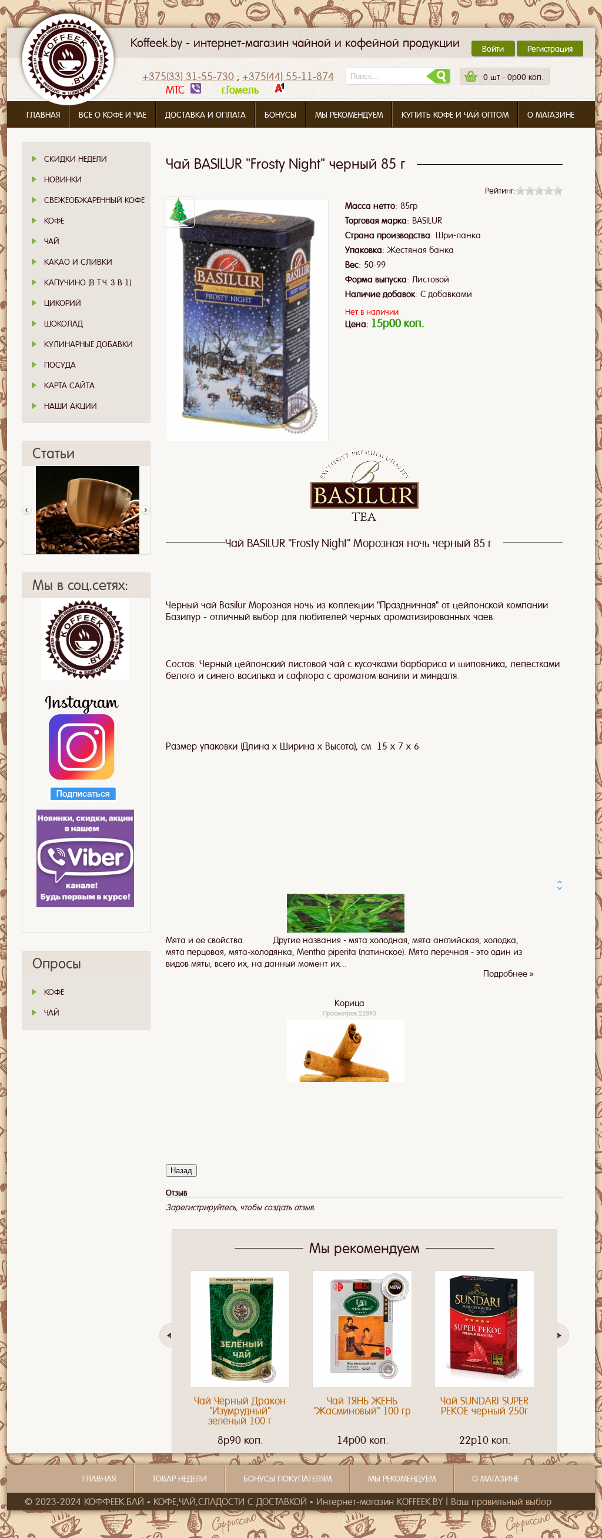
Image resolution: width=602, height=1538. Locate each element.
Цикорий (62, 303)
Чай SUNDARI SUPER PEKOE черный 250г (484, 1406)
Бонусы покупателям (287, 1478)
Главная (43, 114)
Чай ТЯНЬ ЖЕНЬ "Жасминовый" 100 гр (362, 1406)
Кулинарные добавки (88, 344)
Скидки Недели (75, 159)
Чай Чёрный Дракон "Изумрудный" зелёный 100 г (240, 1411)
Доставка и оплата (205, 114)
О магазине (550, 114)
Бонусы (280, 114)
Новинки (63, 179)
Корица (349, 898)
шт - (513, 77)
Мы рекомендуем (349, 114)
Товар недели (179, 1478)
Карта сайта (69, 385)
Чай (51, 241)
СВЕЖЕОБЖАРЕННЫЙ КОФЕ (94, 200)
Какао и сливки (78, 262)
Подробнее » (508, 1057)
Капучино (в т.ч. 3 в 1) (87, 282)
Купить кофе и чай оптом (455, 114)
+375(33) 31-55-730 (188, 76)
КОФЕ (54, 992)
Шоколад (63, 323)
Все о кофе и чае (112, 114)
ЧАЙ (51, 1012)
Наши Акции (70, 406)
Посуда (60, 364)
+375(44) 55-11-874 (288, 76)
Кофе (54, 220)
